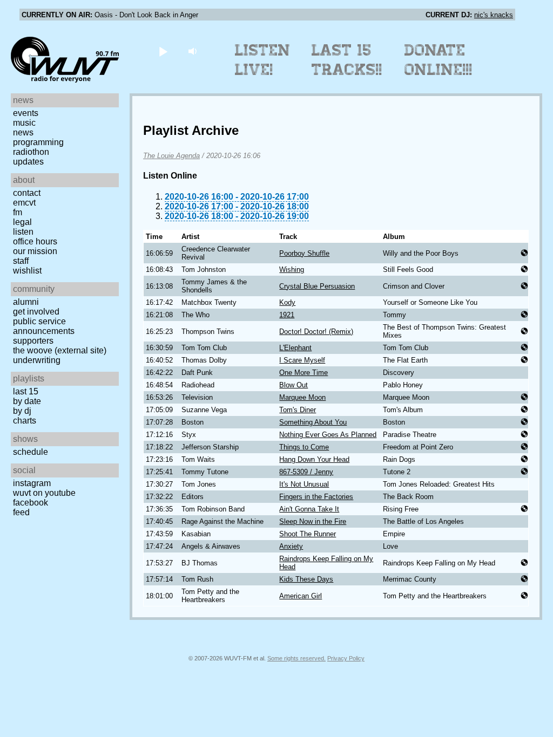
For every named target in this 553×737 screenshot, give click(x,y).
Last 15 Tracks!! (347, 59)
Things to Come (304, 447)
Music (24, 122)
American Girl (300, 596)
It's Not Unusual (304, 484)
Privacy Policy (346, 658)
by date (27, 401)
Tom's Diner (297, 410)
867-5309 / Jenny (306, 472)
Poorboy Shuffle (304, 253)
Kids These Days (306, 579)
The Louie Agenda (171, 156)
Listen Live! (263, 59)
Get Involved (36, 311)
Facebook (30, 502)
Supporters (33, 340)
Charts (24, 420)
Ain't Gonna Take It (309, 509)
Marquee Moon (302, 397)
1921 (286, 315)
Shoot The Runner (307, 534)
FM (17, 212)
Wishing (291, 269)
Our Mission (35, 251)
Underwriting (36, 360)
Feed (21, 512)
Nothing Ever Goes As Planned (327, 435)
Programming (38, 142)
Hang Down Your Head (314, 459)
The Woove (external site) (59, 350)
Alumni (26, 301)
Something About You (313, 422)
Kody (287, 302)
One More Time (303, 372)
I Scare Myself (302, 360)
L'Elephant (295, 348)
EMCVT (24, 202)
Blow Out (293, 385)
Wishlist (27, 270)
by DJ (22, 410)
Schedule (30, 451)
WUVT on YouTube (44, 492)
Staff (21, 260)
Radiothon (31, 151)
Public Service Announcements (44, 326)
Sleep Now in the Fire (312, 521)
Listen (23, 231)
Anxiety (291, 546)
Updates (28, 161)
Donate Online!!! (438, 59)
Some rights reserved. (296, 658)
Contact (27, 192)
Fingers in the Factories (316, 497)
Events (25, 113)
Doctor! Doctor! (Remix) (316, 331)
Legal (22, 222)
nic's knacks (493, 15)
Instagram (32, 483)
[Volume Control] (193, 51)
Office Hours (35, 241)
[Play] (163, 51)
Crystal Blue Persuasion (317, 286)
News (23, 132)
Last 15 (25, 391)
